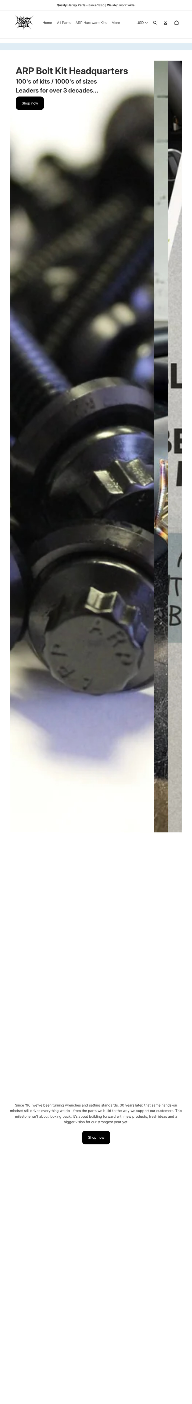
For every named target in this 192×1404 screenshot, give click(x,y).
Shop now (30, 103)
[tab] (17, 446)
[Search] (155, 22)
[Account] (165, 22)
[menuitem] (115, 22)
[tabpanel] (82, 446)
